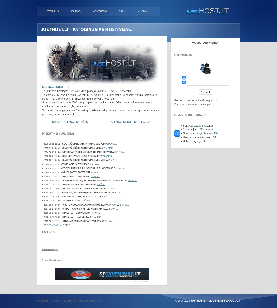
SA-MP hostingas (46, 301)
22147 (197, 125)
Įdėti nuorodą (58, 260)
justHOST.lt (206, 11)
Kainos (76, 11)
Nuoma (142, 11)
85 (201, 129)
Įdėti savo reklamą (141, 282)
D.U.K (122, 11)
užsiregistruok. (210, 100)
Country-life (47, 260)
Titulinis (53, 11)
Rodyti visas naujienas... (58, 225)
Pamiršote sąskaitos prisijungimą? (194, 104)
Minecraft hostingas (90, 301)
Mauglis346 (211, 133)
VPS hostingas (67, 301)
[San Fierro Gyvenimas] (102, 279)
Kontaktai (100, 11)
